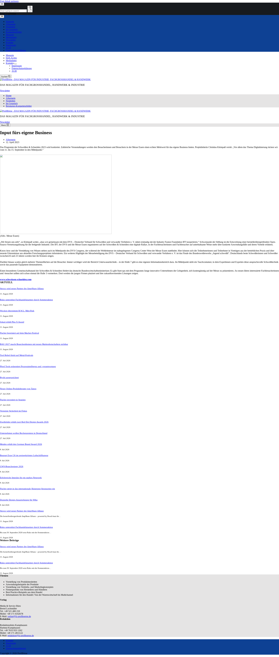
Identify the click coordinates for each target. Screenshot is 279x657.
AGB (14, 71)
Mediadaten (11, 60)
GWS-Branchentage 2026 (11, 466)
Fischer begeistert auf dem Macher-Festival (19, 333)
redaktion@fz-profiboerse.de (21, 635)
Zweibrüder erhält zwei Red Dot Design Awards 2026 (24, 422)
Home (8, 95)
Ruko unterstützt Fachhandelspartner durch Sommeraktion (26, 300)
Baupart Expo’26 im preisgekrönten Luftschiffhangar (24, 455)
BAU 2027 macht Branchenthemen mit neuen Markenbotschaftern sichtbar (34, 344)
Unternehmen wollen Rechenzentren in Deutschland (23, 433)
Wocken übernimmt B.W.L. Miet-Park (17, 311)
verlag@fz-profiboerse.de (19, 616)
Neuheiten (10, 101)
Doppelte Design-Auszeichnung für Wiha (18, 500)
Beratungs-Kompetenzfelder (19, 106)
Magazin (10, 55)
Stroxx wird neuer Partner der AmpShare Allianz (22, 288)
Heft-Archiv (11, 58)
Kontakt (9, 63)
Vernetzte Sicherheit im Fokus (13, 411)
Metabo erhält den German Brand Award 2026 (21, 444)
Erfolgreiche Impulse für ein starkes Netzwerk (21, 477)
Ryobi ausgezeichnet (9, 377)
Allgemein (10, 98)
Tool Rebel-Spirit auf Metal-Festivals (16, 355)
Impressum (17, 66)
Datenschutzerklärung (22, 68)
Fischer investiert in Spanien (13, 400)
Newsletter (5, 90)
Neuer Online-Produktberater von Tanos (18, 389)
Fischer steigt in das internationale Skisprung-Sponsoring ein (27, 489)
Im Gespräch (12, 103)
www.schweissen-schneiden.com (15, 279)
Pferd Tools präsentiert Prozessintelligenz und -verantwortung (28, 366)
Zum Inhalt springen (9, 1)
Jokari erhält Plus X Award (12, 322)
